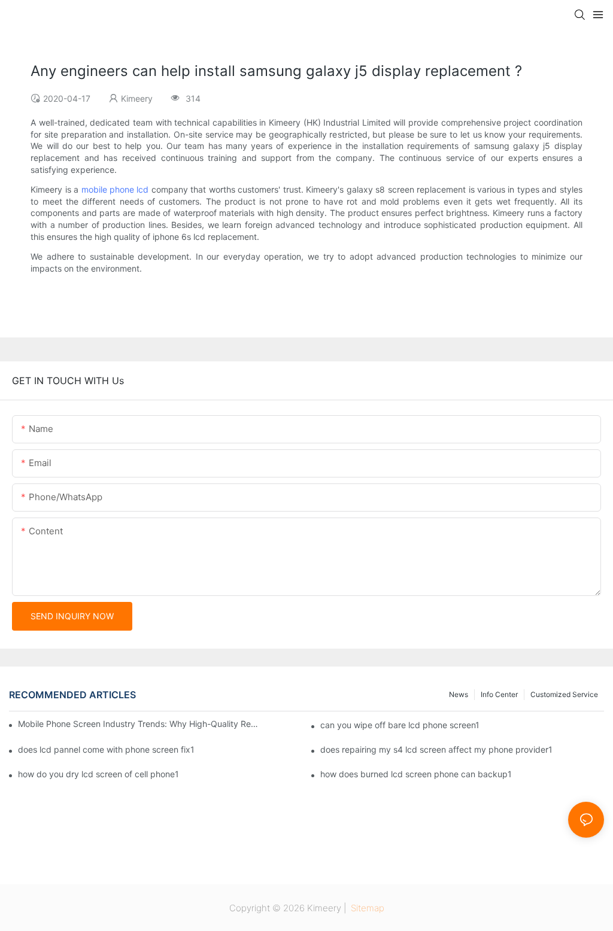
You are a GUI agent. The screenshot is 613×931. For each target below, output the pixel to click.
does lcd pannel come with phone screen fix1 (106, 749)
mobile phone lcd (115, 189)
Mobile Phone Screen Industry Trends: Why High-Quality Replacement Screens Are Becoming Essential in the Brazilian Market (138, 724)
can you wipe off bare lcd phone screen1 (400, 725)
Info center (499, 694)
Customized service (564, 694)
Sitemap (366, 908)
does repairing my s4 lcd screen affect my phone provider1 (436, 749)
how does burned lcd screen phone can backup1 (416, 774)
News (458, 694)
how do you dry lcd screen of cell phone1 (98, 774)
